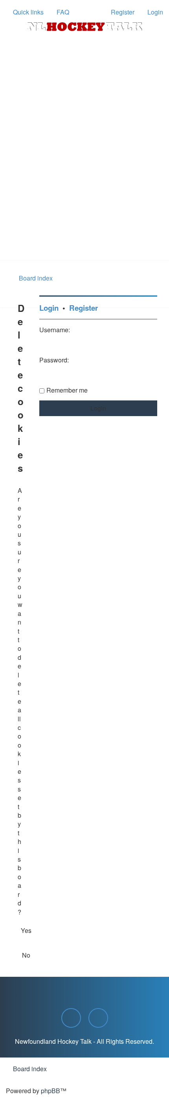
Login (49, 307)
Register (83, 307)
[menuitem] (59, 12)
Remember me (67, 390)
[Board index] (84, 27)
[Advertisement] (84, 173)
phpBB (50, 1090)
